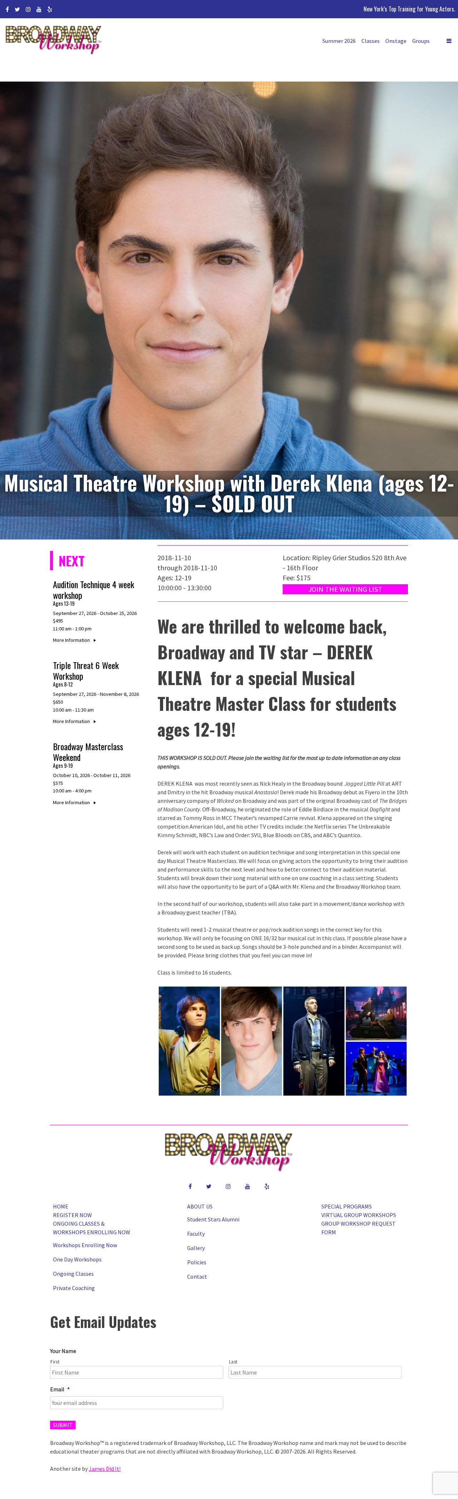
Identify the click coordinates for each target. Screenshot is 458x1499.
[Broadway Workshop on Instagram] (28, 9)
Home (60, 1206)
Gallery (196, 1247)
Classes (370, 40)
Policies (196, 1262)
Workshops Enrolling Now (85, 1245)
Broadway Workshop (53, 41)
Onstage (395, 40)
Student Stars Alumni (213, 1219)
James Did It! (105, 1468)
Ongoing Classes (73, 1273)
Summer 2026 (339, 40)
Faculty (196, 1233)
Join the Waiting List (345, 589)
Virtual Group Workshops (358, 1215)
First (54, 1362)
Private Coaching (74, 1288)
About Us (200, 1206)
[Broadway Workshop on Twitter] (17, 9)
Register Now (72, 1215)
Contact (197, 1276)
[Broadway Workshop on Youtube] (39, 9)
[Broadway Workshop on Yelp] (50, 9)
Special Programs (346, 1206)
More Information (72, 640)
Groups (421, 40)
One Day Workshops (77, 1259)
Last (233, 1362)
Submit (63, 1425)
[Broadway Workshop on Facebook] (7, 9)
